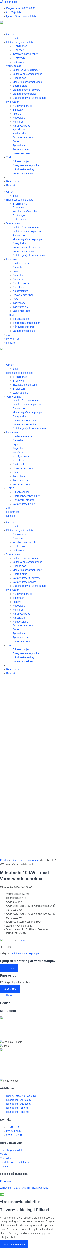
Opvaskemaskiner (23, 137)
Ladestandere (20, 62)
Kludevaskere (20, 133)
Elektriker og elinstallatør (20, 42)
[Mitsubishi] (12, 1018)
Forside (4, 860)
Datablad (23, 940)
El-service (18, 50)
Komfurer (18, 121)
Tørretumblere (21, 149)
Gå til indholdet (8, 1)
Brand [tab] (9, 995)
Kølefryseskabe (21, 125)
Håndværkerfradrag (24, 169)
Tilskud (10, 157)
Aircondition (19, 78)
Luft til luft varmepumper (26, 70)
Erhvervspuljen (21, 161)
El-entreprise (20, 46)
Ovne (16, 141)
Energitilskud (20, 85)
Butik (15, 38)
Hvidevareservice (22, 105)
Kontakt (10, 185)
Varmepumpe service (24, 93)
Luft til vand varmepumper (27, 74)
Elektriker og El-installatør (14, 1162)
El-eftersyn (19, 58)
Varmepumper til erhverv (26, 89)
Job (8, 177)
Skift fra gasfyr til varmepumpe (29, 97)
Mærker (4, 1154)
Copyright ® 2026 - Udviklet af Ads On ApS (24, 1187)
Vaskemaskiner (21, 153)
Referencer (12, 181)
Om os (10, 34)
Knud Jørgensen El (11, 1150)
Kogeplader (19, 117)
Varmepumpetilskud (24, 173)
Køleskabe (19, 129)
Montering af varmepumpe (27, 82)
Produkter (5, 1158)
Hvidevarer (12, 101)
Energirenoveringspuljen (26, 165)
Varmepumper (14, 66)
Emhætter (18, 109)
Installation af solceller (25, 54)
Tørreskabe (19, 145)
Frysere (17, 113)
